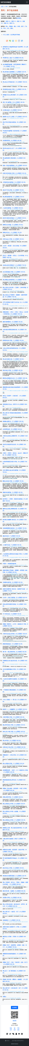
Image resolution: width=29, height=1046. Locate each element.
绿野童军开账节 (6, 466)
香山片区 (10, 59)
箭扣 (13, 892)
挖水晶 (12, 615)
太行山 (22, 226)
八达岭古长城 (23, 578)
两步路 (18, 525)
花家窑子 (18, 578)
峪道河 (20, 710)
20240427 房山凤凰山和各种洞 (13, 283)
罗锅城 (12, 578)
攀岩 (24, 305)
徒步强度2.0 (23, 50)
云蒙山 (23, 842)
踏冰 (24, 323)
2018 (7, 1040)
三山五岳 (11, 151)
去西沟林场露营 (6, 495)
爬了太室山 (7, 292)
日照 (19, 240)
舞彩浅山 (23, 379)
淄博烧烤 (5, 424)
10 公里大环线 (11, 806)
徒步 (13, 59)
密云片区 (20, 473)
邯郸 (10, 226)
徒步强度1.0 (16, 73)
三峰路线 (20, 439)
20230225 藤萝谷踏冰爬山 (7, 515)
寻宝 (25, 305)
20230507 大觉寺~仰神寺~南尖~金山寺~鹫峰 (14, 458)
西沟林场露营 (6, 483)
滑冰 (25, 174)
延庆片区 (23, 399)
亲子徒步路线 (11, 50)
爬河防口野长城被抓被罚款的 (8, 684)
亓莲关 (25, 565)
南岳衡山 (18, 299)
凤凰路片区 (20, 718)
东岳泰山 (22, 299)
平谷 (4, 28)
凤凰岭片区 (16, 50)
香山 (7, 26)
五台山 (11, 98)
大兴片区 (24, 653)
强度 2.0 (19, 21)
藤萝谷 (20, 512)
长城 (10, 125)
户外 (8, 50)
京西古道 (24, 748)
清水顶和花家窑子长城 (14, 574)
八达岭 (10, 209)
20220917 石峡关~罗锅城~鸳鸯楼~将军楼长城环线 (15, 577)
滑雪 (22, 73)
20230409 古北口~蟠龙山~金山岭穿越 (10, 478)
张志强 (14, 1020)
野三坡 (20, 861)
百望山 (15, 998)
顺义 (15, 26)
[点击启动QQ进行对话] (16, 1034)
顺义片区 (10, 379)
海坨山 (20, 399)
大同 (25, 266)
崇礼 (19, 103)
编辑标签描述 (14, 1043)
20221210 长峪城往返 (15, 533)
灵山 (23, 430)
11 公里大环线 (11, 816)
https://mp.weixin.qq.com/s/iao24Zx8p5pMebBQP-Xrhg (12, 145)
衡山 (19, 523)
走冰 (23, 174)
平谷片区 (23, 134)
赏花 (21, 653)
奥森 (19, 645)
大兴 (8, 28)
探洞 (5, 749)
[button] (7, 1034)
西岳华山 (23, 151)
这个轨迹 (10, 516)
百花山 (20, 607)
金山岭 (6, 474)
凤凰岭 (11, 26)
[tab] (14, 1007)
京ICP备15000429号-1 (18, 1040)
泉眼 (24, 315)
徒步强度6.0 (19, 98)
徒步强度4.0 (20, 151)
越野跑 (20, 50)
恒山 (23, 266)
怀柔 (19, 26)
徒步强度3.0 (22, 59)
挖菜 (23, 142)
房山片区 (10, 281)
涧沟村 (24, 733)
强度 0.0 (8, 21)
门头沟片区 (20, 174)
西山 (23, 416)
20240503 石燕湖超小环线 (15, 276)
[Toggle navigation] (27, 2)
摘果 (25, 390)
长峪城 (23, 529)
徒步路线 (18, 18)
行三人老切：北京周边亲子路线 (11, 34)
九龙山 (14, 351)
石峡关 (25, 573)
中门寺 (15, 615)
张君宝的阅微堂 (6, 2)
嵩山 (13, 298)
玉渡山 (20, 465)
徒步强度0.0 (16, 482)
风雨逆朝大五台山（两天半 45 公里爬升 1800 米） (17, 99)
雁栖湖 (11, 390)
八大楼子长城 (19, 483)
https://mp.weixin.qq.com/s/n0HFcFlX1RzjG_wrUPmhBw (12, 137)
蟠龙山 (25, 482)
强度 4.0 (6, 23)
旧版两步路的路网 (7, 417)
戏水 (19, 653)
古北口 (25, 473)
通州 (11, 28)
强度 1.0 (13, 21)
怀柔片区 (23, 390)
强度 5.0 (12, 23)
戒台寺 (24, 191)
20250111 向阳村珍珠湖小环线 (8, 179)
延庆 (22, 26)
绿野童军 (10, 351)
